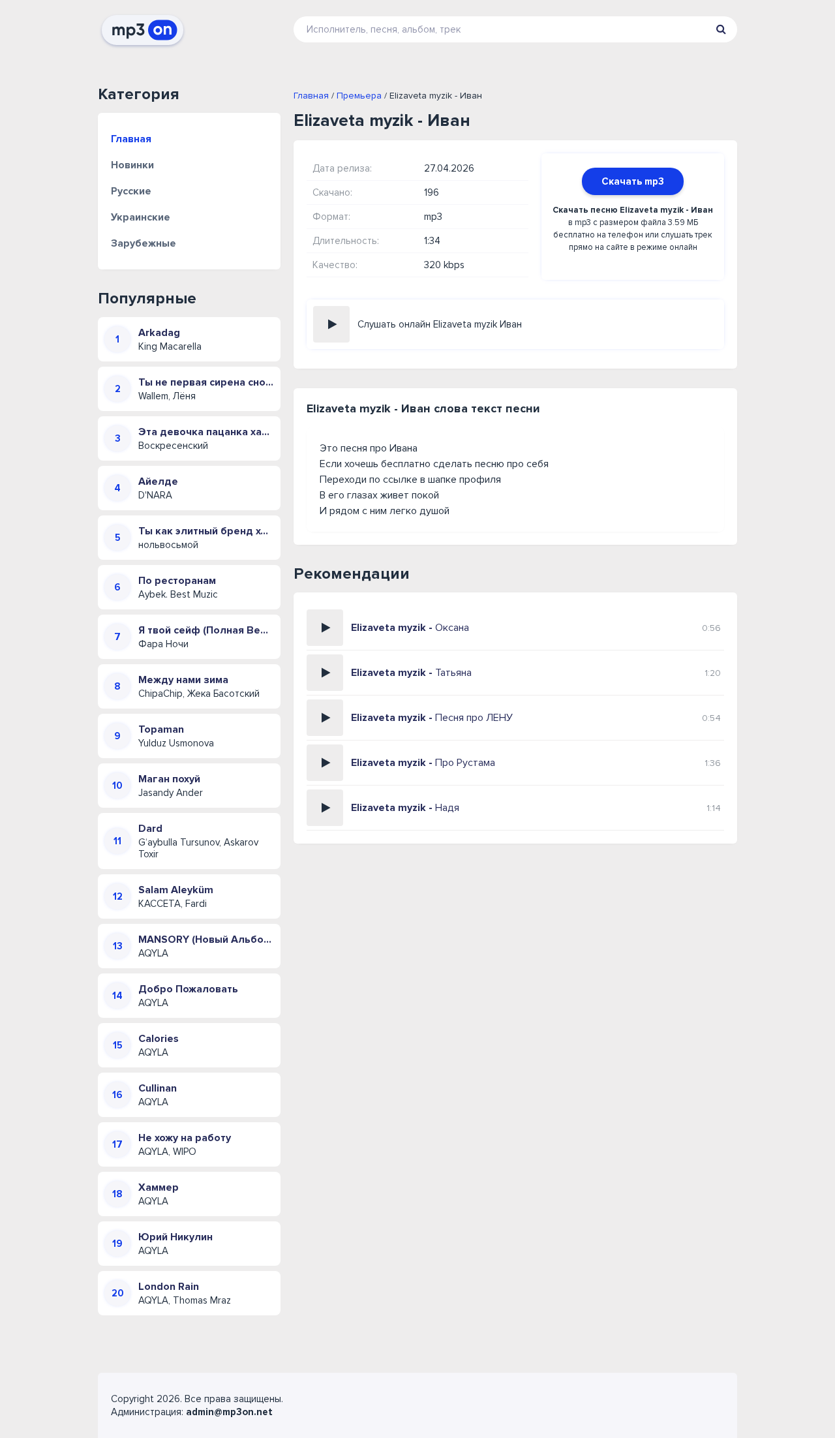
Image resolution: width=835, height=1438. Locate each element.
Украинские (140, 217)
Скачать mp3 (632, 181)
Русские (131, 191)
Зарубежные (143, 243)
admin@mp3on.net (229, 1412)
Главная (131, 138)
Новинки (132, 165)
